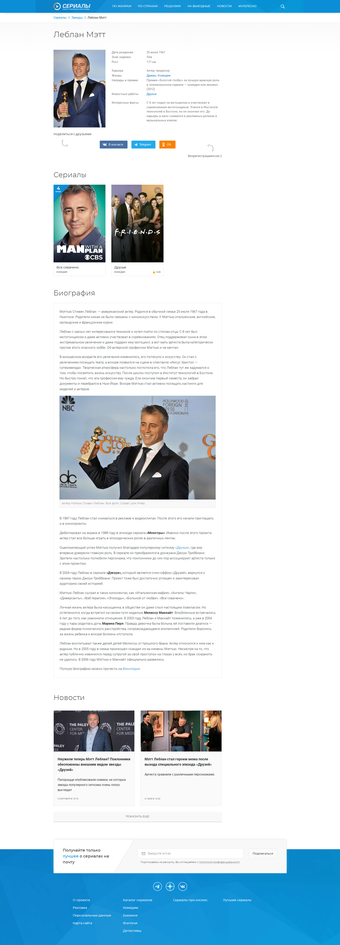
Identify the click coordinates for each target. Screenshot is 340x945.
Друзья (151, 94)
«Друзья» (181, 547)
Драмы (151, 75)
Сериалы (60, 17)
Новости (224, 6)
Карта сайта (82, 923)
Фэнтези (130, 923)
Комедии (164, 75)
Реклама (80, 907)
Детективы (132, 930)
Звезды (77, 17)
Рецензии (172, 6)
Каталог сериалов (137, 900)
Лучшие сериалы (237, 900)
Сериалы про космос (190, 900)
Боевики (130, 915)
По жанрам (121, 6)
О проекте (81, 900)
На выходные (199, 6)
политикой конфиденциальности (219, 862)
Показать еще (137, 816)
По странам (148, 6)
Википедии (131, 669)
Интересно (247, 6)
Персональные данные (92, 915)
